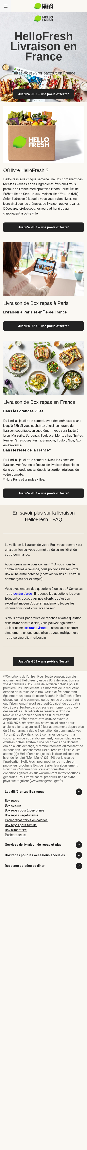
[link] (43, 661)
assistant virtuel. (35, 628)
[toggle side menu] (5, 6)
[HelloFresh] (43, 6)
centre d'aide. (23, 594)
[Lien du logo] (43, 20)
